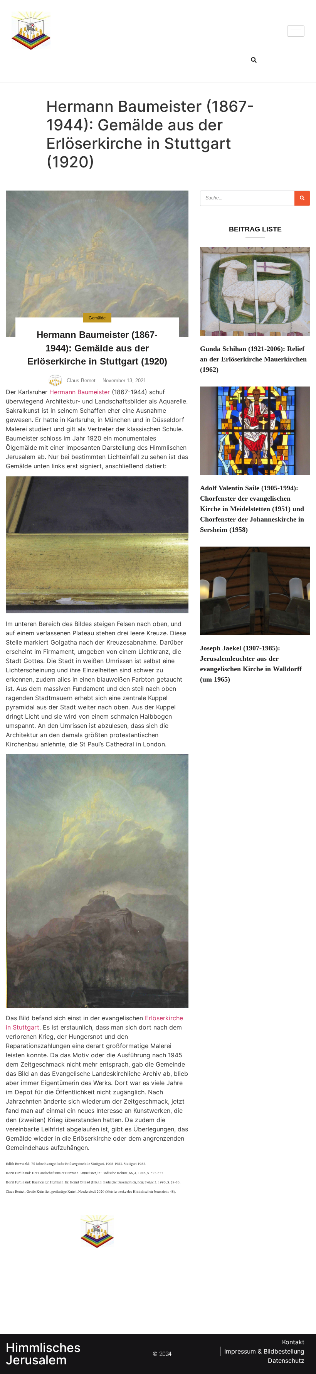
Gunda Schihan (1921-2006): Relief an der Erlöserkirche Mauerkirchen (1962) (253, 359)
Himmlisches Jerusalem (43, 1353)
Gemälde (97, 318)
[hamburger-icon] (295, 31)
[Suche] (302, 198)
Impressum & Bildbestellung (264, 1351)
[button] (253, 59)
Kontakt (293, 1342)
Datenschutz (286, 1360)
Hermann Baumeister (79, 392)
